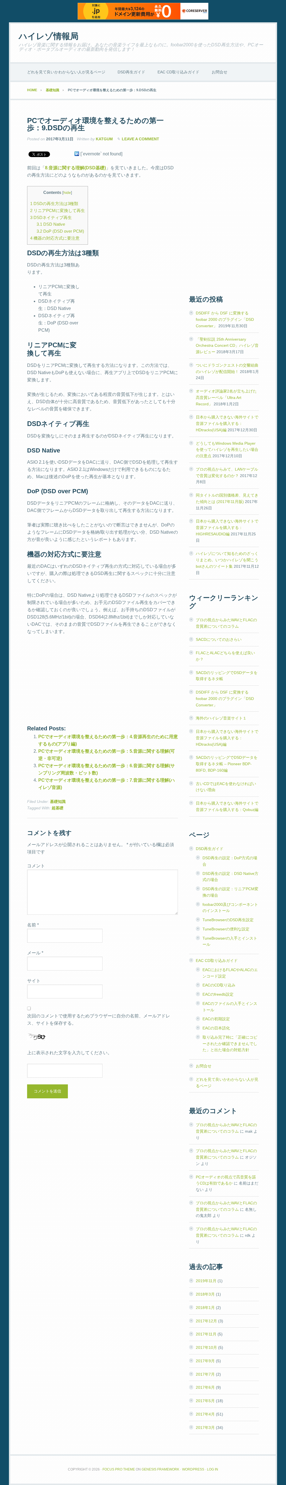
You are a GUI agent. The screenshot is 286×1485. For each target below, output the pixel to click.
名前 (33, 925)
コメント (36, 865)
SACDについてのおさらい (219, 639)
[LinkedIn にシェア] (77, 153)
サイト (33, 980)
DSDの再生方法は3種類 (54, 203)
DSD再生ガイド (209, 848)
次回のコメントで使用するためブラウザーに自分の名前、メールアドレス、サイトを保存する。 (98, 1020)
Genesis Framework (160, 1469)
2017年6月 (205, 1387)
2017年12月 (206, 1321)
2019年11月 (206, 1281)
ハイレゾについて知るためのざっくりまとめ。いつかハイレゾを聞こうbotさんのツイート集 (227, 560)
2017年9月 (205, 1361)
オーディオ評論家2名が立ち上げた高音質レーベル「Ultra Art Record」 (226, 397)
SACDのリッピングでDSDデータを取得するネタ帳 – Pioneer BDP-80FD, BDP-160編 (227, 763)
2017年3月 (205, 1427)
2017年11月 (206, 1334)
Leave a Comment (140, 139)
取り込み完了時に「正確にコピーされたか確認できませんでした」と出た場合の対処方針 (229, 1043)
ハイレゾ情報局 (48, 36)
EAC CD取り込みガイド (217, 960)
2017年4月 (205, 1414)
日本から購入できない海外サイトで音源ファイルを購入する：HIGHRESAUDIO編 (227, 527)
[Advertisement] (131, 302)
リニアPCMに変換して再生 (57, 210)
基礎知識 (58, 801)
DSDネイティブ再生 (51, 217)
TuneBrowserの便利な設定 (225, 929)
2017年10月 (206, 1347)
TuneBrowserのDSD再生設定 (228, 920)
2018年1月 (205, 1307)
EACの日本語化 (216, 1028)
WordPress (193, 1469)
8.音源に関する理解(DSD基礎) (75, 167)
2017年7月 (205, 1374)
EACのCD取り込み (218, 985)
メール (35, 952)
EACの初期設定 (216, 1019)
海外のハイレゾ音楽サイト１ (221, 718)
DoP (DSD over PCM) (60, 231)
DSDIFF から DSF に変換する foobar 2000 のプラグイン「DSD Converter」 (225, 319)
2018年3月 (205, 1294)
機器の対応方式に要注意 (55, 238)
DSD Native (51, 224)
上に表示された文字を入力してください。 (69, 1052)
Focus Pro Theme (119, 1469)
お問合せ (203, 1066)
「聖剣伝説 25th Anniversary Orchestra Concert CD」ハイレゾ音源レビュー (227, 345)
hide (67, 193)
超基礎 (57, 808)
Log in (212, 1469)
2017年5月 (205, 1401)
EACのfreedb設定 (217, 994)
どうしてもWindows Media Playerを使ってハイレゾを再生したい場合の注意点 (227, 449)
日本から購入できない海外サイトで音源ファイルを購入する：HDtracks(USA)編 (227, 423)
